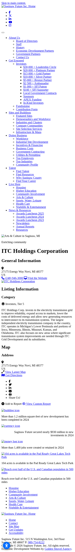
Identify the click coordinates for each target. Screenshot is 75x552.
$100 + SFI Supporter (35, 89)
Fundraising (23, 106)
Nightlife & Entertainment (31, 207)
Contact (13, 523)
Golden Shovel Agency (58, 548)
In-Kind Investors (33, 102)
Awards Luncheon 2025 (30, 213)
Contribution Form (27, 109)
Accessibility (16, 532)
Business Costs (24, 148)
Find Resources (25, 174)
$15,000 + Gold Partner (37, 73)
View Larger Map (15, 371)
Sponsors (28, 96)
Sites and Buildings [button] (20, 112)
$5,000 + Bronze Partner (37, 80)
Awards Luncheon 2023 (30, 220)
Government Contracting (30, 151)
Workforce (22, 138)
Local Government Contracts (40, 93)
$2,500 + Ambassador (36, 83)
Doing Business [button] (18, 135)
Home (12, 519)
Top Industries (24, 161)
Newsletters (22, 223)
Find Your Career (26, 180)
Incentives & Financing (29, 145)
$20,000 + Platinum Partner (39, 70)
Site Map (14, 526)
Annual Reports (25, 226)
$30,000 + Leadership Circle (39, 67)
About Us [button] (14, 37)
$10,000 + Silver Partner (37, 76)
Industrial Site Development (32, 141)
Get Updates (16, 529)
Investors (21, 63)
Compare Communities (29, 125)
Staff (18, 44)
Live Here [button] (14, 184)
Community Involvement (30, 194)
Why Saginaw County (29, 177)
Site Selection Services (29, 128)
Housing (21, 187)
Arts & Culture (24, 197)
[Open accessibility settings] (6, 545)
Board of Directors (27, 41)
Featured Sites (24, 115)
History (20, 47)
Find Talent (22, 171)
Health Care (23, 203)
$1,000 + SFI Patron (35, 86)
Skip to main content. (13, 3)
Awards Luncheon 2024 (30, 216)
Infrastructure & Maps (28, 132)
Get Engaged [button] (16, 60)
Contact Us (22, 57)
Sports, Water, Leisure (28, 200)
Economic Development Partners (35, 50)
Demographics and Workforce (33, 119)
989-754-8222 (36, 542)
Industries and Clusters (29, 122)
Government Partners (28, 54)
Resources (22, 229)
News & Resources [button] (20, 210)
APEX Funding (32, 99)
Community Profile (27, 164)
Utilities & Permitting (28, 154)
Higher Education (26, 190)
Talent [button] (12, 167)
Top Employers (25, 158)
